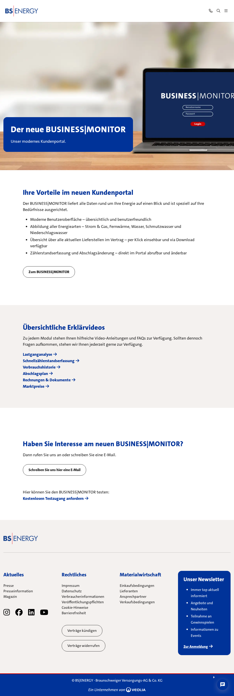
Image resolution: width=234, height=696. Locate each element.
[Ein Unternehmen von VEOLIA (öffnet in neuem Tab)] (117, 689)
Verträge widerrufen (83, 645)
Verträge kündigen (82, 630)
